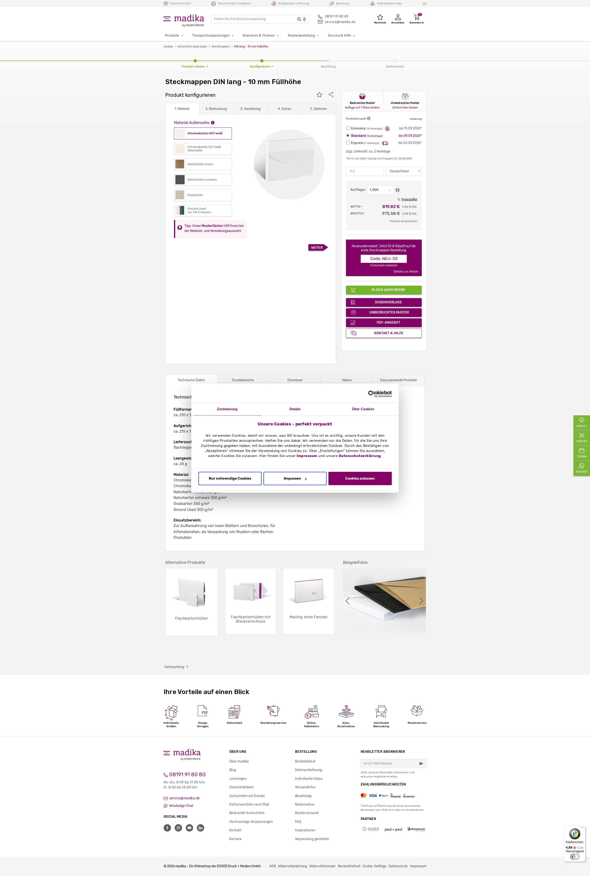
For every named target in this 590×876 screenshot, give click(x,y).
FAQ (298, 822)
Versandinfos (305, 787)
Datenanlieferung (308, 770)
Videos (347, 380)
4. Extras (284, 109)
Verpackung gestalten (312, 839)
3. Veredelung (250, 109)
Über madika (239, 761)
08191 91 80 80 (187, 774)
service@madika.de (184, 798)
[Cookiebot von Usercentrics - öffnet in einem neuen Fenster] (371, 393)
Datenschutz (398, 866)
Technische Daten (191, 380)
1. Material (182, 109)
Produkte (172, 36)
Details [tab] (295, 409)
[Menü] (582, 828)
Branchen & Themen (259, 36)
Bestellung (306, 752)
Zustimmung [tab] (227, 409)
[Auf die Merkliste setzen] (319, 95)
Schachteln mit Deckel (247, 796)
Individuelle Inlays (309, 779)
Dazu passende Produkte (398, 380)
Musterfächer (212, 226)
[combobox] (404, 171)
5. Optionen (318, 109)
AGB (272, 866)
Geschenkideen (241, 787)
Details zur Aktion (406, 271)
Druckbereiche (243, 380)
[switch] (574, 856)
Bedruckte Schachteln (246, 813)
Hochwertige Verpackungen (251, 822)
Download (294, 380)
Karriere (235, 839)
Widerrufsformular (322, 866)
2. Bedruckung (216, 109)
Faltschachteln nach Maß (249, 804)
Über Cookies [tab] (363, 409)
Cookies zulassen (360, 479)
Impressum (307, 456)
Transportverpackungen (211, 36)
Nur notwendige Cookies (230, 479)
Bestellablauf (305, 761)
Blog (232, 770)
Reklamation (304, 804)
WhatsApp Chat (180, 806)
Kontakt (235, 830)
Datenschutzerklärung (360, 456)
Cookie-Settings (374, 866)
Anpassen (292, 479)
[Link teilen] (331, 95)
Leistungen (238, 779)
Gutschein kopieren (383, 265)
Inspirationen (305, 830)
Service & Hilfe (339, 36)
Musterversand (306, 813)
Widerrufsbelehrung (292, 866)
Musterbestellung (301, 36)
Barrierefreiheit (349, 866)
